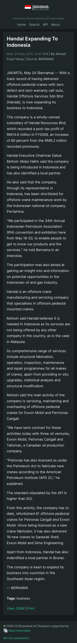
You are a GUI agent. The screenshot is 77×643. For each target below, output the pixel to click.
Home (21, 24)
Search (34, 24)
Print (30, 608)
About (55, 24)
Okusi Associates (19, 630)
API (45, 24)
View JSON (15, 608)
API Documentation (16, 638)
